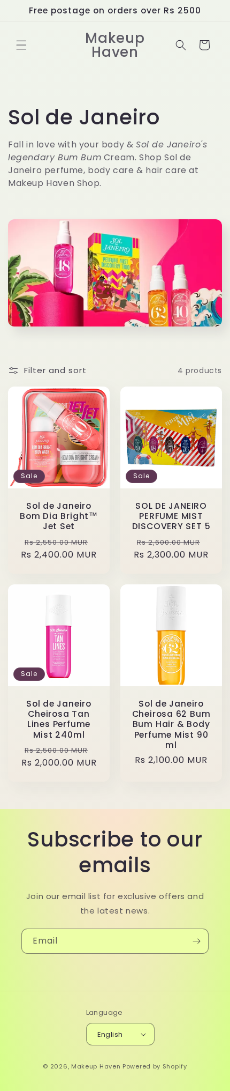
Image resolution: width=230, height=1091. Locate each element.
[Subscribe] (196, 941)
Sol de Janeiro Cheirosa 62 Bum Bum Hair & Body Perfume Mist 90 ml (171, 724)
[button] (21, 45)
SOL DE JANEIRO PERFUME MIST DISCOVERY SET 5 (171, 516)
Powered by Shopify (154, 1066)
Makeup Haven (95, 1066)
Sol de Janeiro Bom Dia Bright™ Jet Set (59, 516)
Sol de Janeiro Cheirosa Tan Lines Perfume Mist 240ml (58, 719)
